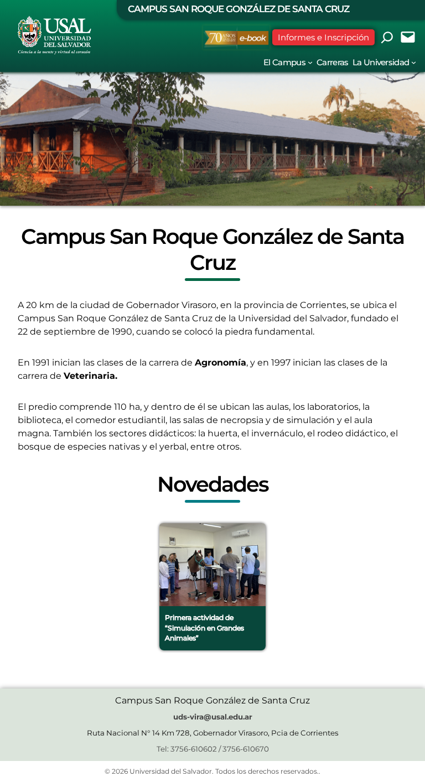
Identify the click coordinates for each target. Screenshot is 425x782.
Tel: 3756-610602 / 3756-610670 (213, 748)
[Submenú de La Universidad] (413, 62)
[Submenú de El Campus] (310, 62)
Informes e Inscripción (323, 37)
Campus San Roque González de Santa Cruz (238, 8)
